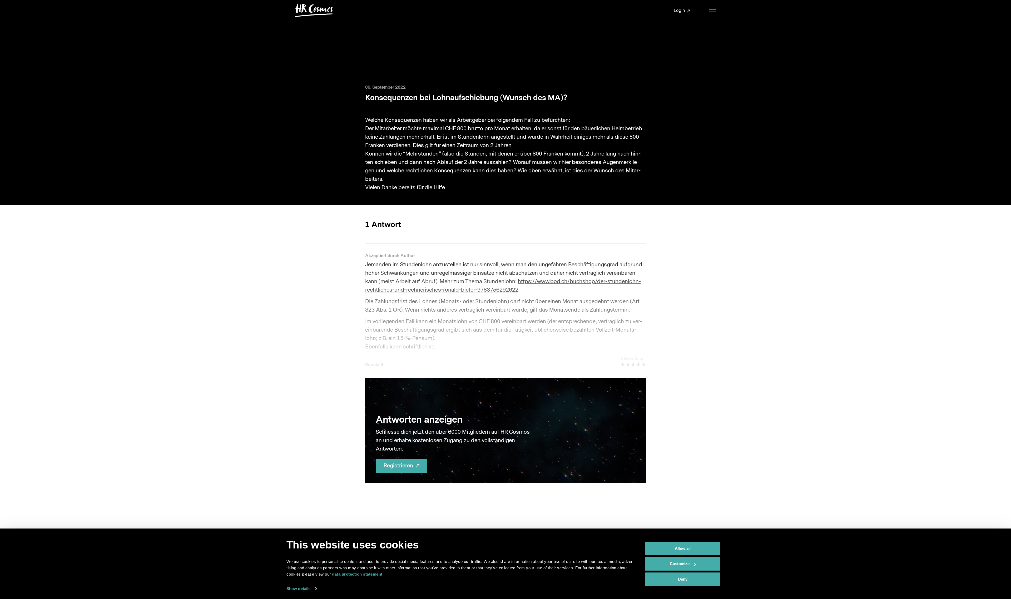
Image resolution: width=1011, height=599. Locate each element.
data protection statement (357, 574)
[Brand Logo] (314, 10)
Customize (680, 564)
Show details (298, 588)
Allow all (683, 548)
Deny (682, 579)
